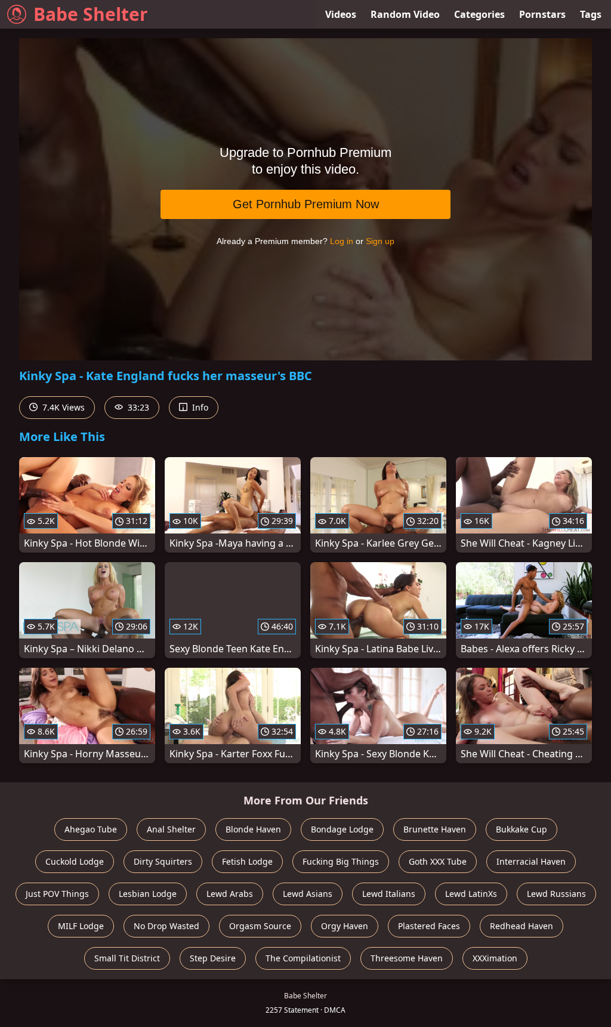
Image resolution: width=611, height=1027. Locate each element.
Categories (479, 14)
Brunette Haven (434, 829)
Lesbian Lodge (148, 893)
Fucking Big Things (341, 861)
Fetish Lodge (247, 861)
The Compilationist (303, 958)
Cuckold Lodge (74, 861)
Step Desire (213, 958)
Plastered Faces (429, 926)
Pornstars (542, 14)
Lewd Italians (388, 893)
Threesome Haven (407, 958)
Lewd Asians (307, 893)
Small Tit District (127, 958)
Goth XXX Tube (438, 861)
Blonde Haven (253, 829)
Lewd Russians (556, 893)
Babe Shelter (90, 14)
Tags (590, 14)
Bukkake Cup (521, 829)
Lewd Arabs (229, 893)
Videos (340, 14)
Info (199, 407)
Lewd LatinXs (471, 893)
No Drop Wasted (166, 926)
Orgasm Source (260, 926)
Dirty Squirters (163, 861)
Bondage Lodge (342, 829)
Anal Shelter (171, 829)
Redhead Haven (521, 926)
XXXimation (495, 958)
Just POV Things (57, 893)
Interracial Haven (531, 861)
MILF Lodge (81, 926)
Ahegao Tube (90, 829)
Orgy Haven (344, 926)
